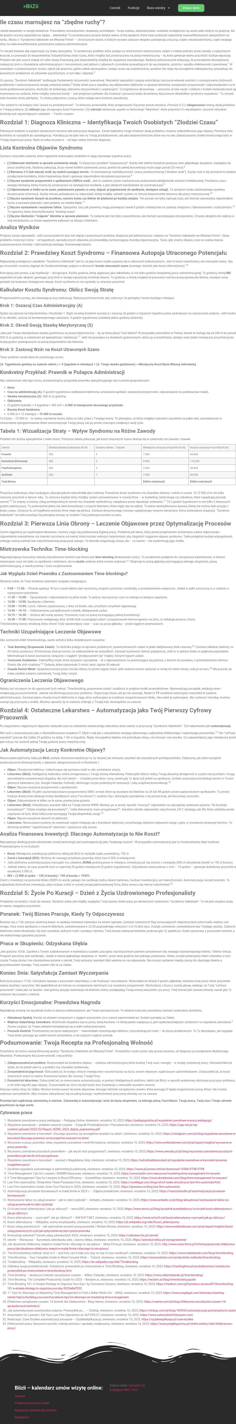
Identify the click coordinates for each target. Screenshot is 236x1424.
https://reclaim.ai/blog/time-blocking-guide (168, 1279)
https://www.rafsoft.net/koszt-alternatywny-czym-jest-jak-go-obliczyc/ (179, 1217)
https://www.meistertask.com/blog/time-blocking (201, 1253)
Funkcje (134, 8)
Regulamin (22, 1417)
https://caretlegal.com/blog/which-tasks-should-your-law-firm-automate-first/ (171, 1182)
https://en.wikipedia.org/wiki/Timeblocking (110, 1262)
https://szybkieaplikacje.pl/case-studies (167, 1319)
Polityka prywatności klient (32, 1403)
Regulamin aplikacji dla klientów (36, 1410)
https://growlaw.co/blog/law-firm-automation (150, 1186)
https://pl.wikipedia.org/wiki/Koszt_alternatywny (147, 1222)
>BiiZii (31, 6)
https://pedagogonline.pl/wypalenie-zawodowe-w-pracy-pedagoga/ (168, 1120)
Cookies (20, 1396)
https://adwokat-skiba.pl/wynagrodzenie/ (160, 1240)
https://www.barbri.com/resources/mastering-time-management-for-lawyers (171, 1173)
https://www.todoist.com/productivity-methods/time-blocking (180, 1257)
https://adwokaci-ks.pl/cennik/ (139, 1235)
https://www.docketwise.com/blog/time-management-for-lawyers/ (184, 1178)
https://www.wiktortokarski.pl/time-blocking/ (174, 1275)
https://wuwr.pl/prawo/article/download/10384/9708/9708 (165, 1169)
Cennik (115, 8)
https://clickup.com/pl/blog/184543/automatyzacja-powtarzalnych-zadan (187, 1310)
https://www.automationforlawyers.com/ (166, 1315)
